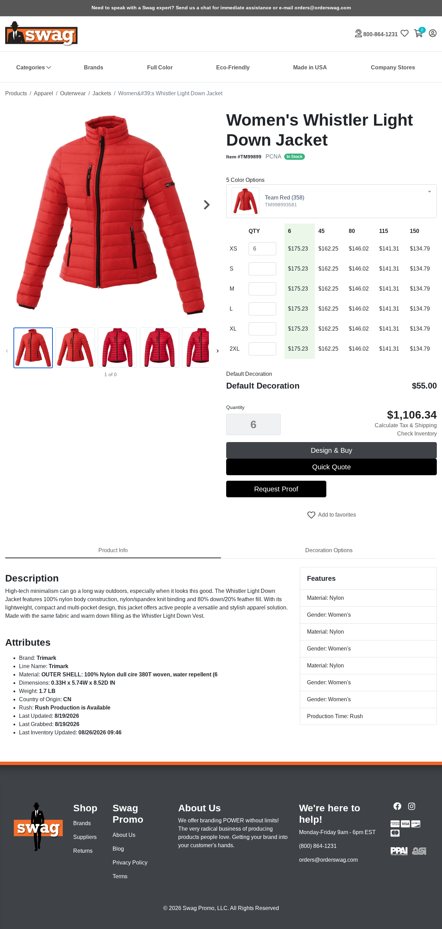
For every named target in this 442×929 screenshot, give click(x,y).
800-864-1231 (380, 34)
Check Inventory (417, 434)
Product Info (113, 550)
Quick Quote (331, 467)
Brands (93, 67)
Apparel (43, 93)
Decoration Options (329, 550)
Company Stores (393, 67)
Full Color (160, 67)
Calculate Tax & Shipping (406, 425)
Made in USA (310, 67)
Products (16, 93)
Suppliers (85, 837)
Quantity (235, 407)
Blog (118, 849)
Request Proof (276, 489)
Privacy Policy (130, 863)
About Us (124, 835)
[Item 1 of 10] (110, 347)
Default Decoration (249, 374)
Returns (83, 851)
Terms (120, 876)
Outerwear (73, 93)
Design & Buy (331, 450)
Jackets (102, 93)
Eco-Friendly (233, 67)
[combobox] (331, 201)
